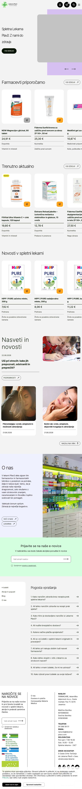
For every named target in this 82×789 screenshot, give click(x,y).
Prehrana (5, 312)
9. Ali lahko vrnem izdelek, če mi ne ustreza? (51, 667)
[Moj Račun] (60, 4)
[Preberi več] (16, 107)
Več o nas (8, 519)
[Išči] (73, 4)
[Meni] (79, 5)
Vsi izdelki (9, 51)
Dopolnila (5, 144)
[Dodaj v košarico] (60, 120)
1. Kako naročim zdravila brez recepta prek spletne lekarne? (50, 598)
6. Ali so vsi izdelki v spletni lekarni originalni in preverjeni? (51, 640)
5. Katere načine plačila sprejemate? (47, 632)
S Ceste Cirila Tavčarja (67, 754)
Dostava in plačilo (38, 698)
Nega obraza (72, 236)
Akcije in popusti (8, 592)
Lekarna (7, 524)
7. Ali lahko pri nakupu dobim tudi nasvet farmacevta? (49, 649)
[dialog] (41, 778)
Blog (3, 596)
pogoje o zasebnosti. (29, 565)
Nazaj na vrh (68, 443)
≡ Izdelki (5, 588)
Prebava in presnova (42, 236)
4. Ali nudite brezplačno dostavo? (46, 625)
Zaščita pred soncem (42, 149)
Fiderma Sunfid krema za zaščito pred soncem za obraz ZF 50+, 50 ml (48, 130)
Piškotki (5, 778)
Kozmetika (38, 144)
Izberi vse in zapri (11, 784)
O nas (4, 600)
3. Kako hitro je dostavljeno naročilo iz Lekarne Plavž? (52, 617)
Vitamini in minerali (9, 149)
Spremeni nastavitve (33, 784)
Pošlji (65, 559)
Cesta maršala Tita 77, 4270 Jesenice (67, 702)
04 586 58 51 (63, 726)
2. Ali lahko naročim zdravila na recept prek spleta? (50, 607)
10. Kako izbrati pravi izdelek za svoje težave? (51, 674)
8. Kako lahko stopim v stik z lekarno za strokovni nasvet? (49, 659)
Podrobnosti (10, 378)
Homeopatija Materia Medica (39, 702)
